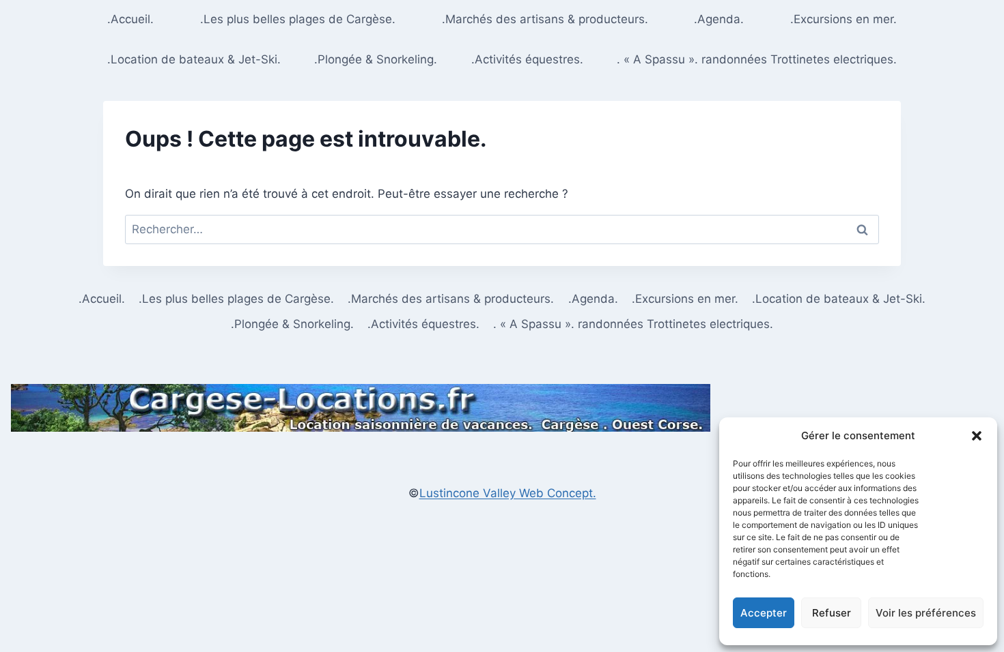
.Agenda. (719, 19)
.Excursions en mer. (843, 19)
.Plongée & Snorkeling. (375, 59)
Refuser (831, 612)
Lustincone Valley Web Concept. (507, 493)
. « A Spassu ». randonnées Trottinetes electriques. (757, 59)
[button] (977, 436)
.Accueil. (130, 19)
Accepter (763, 612)
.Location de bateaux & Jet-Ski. (194, 59)
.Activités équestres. (527, 59)
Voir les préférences (926, 612)
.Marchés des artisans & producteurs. (545, 19)
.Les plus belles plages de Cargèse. (297, 19)
